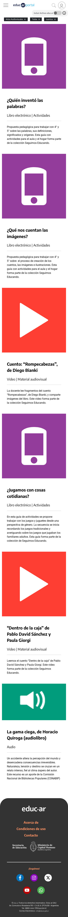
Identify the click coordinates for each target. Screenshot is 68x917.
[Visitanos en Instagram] (34, 877)
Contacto (31, 835)
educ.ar (16, 903)
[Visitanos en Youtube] (27, 890)
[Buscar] (54, 5)
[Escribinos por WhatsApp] (41, 890)
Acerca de (31, 822)
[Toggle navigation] (3, 2)
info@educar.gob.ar (42, 911)
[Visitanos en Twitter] (48, 877)
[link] (62, 5)
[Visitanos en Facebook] (20, 877)
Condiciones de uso (31, 829)
